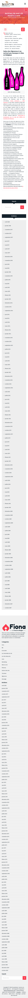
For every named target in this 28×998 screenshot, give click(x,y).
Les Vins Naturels (6, 656)
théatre (18, 46)
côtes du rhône (8, 38)
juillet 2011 (7, 438)
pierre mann (13, 46)
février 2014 (8, 330)
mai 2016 (7, 268)
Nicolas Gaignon (9, 44)
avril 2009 (7, 542)
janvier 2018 (8, 225)
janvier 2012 (8, 418)
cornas (14, 36)
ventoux (7, 48)
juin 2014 (7, 314)
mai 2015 (7, 283)
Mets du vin (5, 664)
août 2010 (7, 480)
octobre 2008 (8, 565)
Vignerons (4, 676)
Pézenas (7, 46)
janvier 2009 (8, 553)
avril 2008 (7, 588)
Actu (3, 645)
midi (12, 40)
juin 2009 (7, 534)
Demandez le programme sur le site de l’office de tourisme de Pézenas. (14, 117)
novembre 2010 (9, 469)
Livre (3, 659)
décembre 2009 (8, 511)
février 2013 (8, 368)
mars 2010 (7, 499)
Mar (23, 29)
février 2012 (8, 415)
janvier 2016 (8, 272)
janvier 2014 (8, 333)
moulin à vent (8, 42)
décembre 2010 (8, 465)
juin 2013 (7, 353)
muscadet (14, 42)
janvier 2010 (8, 507)
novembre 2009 (9, 515)
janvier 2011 (8, 461)
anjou (11, 34)
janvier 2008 (8, 600)
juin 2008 (7, 580)
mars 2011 (7, 453)
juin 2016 (7, 264)
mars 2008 (7, 592)
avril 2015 (7, 287)
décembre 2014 (8, 303)
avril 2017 (7, 249)
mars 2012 (7, 411)
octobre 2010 (8, 472)
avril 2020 (7, 222)
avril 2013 (7, 360)
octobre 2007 (8, 607)
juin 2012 (7, 399)
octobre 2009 (8, 519)
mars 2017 (7, 252)
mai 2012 (7, 403)
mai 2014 (7, 318)
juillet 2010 (7, 484)
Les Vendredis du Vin (7, 653)
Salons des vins (9, 33)
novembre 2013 (8, 337)
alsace (7, 34)
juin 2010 (7, 488)
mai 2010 (7, 492)
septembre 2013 (9, 345)
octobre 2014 (8, 306)
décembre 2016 (8, 256)
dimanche (15, 38)
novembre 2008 (9, 561)
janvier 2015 (8, 299)
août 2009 (7, 526)
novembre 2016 (9, 260)
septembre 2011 (9, 434)
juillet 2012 (7, 395)
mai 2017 (7, 245)
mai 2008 (7, 584)
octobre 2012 (8, 384)
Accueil (5, 17)
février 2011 (8, 457)
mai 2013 (7, 357)
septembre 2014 (9, 310)
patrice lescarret (18, 44)
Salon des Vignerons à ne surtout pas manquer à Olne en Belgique (13, 53)
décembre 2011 (8, 422)
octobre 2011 (8, 430)
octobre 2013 (8, 341)
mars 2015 (7, 291)
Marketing (4, 662)
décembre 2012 (8, 376)
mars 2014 (7, 326)
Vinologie (4, 679)
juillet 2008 (7, 577)
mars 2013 (7, 364)
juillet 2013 (7, 349)
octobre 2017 (8, 233)
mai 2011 (7, 445)
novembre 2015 (8, 276)
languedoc (7, 40)
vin (10, 48)
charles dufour (8, 36)
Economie (4, 650)
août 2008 (7, 573)
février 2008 (8, 596)
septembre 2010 (9, 476)
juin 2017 (7, 241)
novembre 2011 (8, 426)
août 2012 (7, 391)
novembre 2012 (8, 380)
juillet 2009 (7, 530)
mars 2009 (7, 546)
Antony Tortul (16, 34)
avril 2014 (7, 322)
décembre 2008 (8, 557)
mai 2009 (7, 538)
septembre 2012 (9, 387)
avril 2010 (7, 496)
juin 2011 (7, 441)
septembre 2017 (9, 237)
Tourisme (4, 673)
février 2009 (8, 550)
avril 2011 (7, 449)
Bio (2, 647)
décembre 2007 (8, 604)
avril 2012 (7, 407)
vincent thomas (16, 48)
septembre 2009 (9, 523)
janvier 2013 (8, 372)
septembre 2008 (9, 569)
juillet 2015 (7, 279)
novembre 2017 (9, 229)
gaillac (20, 38)
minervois (16, 40)
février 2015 (8, 295)
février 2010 (8, 503)
